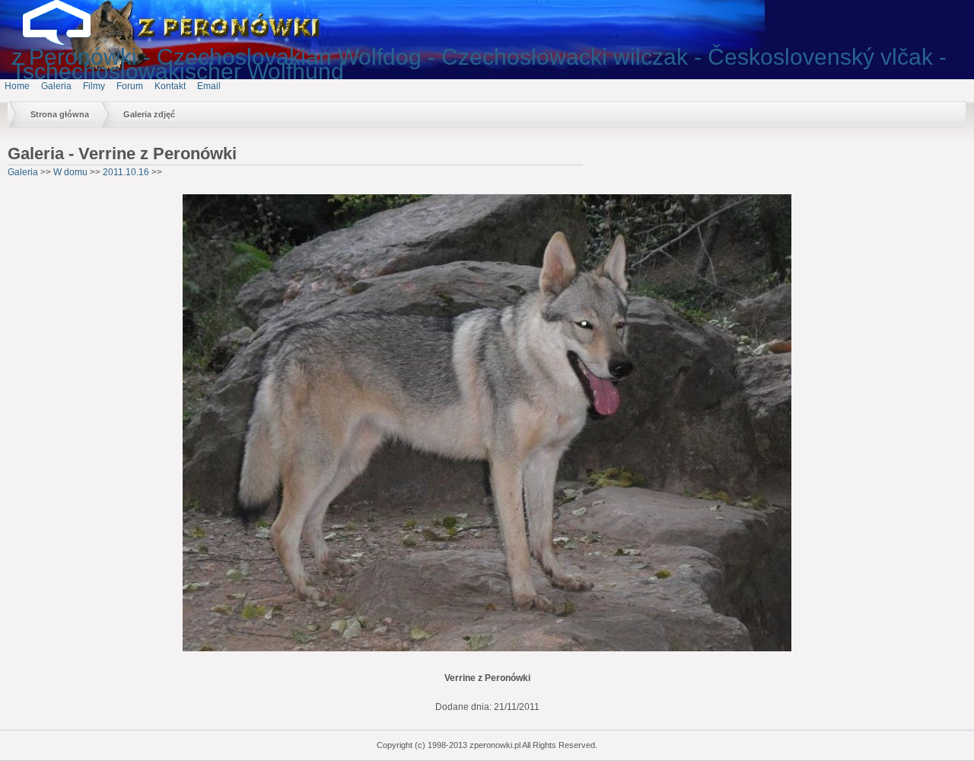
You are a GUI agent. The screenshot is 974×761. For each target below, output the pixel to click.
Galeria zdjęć (149, 114)
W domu (70, 172)
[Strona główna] (68, 42)
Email (209, 86)
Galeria (56, 86)
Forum (129, 86)
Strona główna (59, 114)
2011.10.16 (126, 172)
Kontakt (170, 86)
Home (17, 86)
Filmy (94, 86)
